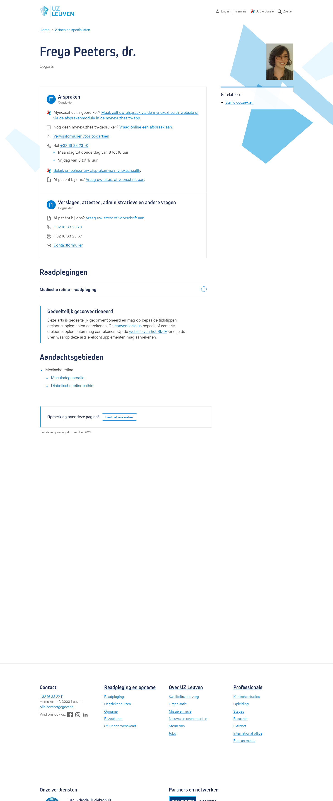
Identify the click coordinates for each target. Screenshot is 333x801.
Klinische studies (246, 696)
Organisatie (178, 703)
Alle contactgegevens (56, 706)
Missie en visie (180, 711)
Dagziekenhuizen (117, 703)
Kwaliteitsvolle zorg (184, 696)
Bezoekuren (113, 718)
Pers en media (244, 740)
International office (247, 733)
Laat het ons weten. (119, 417)
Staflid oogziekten (239, 102)
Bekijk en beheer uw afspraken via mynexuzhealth (96, 170)
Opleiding (241, 703)
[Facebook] (70, 714)
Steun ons (177, 725)
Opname (111, 711)
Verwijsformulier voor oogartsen (81, 136)
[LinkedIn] (85, 714)
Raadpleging (114, 696)
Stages (238, 711)
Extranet (239, 725)
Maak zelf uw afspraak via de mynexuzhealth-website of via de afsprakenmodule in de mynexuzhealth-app (125, 115)
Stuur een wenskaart (120, 725)
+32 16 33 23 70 (74, 145)
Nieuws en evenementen (188, 718)
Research (240, 718)
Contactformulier (68, 245)
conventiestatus (128, 325)
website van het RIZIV (148, 331)
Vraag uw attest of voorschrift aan (115, 179)
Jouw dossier (265, 11)
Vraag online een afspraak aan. (146, 127)
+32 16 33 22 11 (51, 696)
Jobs (172, 733)
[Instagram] (77, 714)
